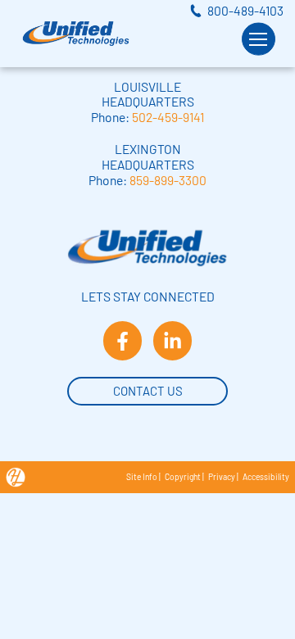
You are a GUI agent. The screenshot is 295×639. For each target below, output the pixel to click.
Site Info (141, 477)
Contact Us (148, 390)
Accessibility (266, 477)
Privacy (221, 477)
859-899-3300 (167, 180)
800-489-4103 (245, 10)
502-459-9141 (168, 117)
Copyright (183, 477)
